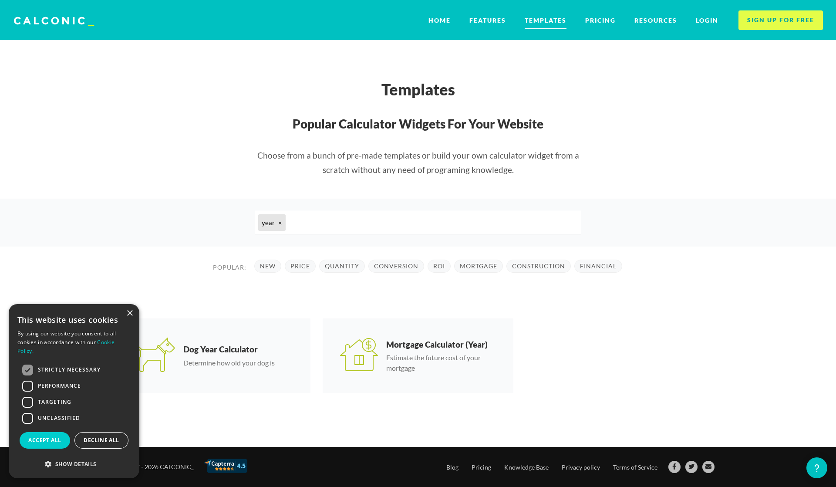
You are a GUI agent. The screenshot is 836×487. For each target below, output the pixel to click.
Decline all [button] (101, 440)
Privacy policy (581, 467)
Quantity (342, 266)
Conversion (396, 266)
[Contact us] (708, 467)
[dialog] (74, 391)
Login (707, 20)
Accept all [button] (44, 440)
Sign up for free (780, 20)
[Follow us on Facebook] (674, 467)
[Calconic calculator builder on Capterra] (225, 466)
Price (300, 266)
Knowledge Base (526, 467)
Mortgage (478, 266)
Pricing (600, 20)
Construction (538, 266)
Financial (598, 266)
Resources (655, 20)
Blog (452, 467)
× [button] (129, 313)
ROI (439, 266)
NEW (268, 266)
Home (439, 20)
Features (487, 20)
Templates (545, 20)
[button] (74, 464)
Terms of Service (635, 467)
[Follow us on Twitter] (691, 467)
